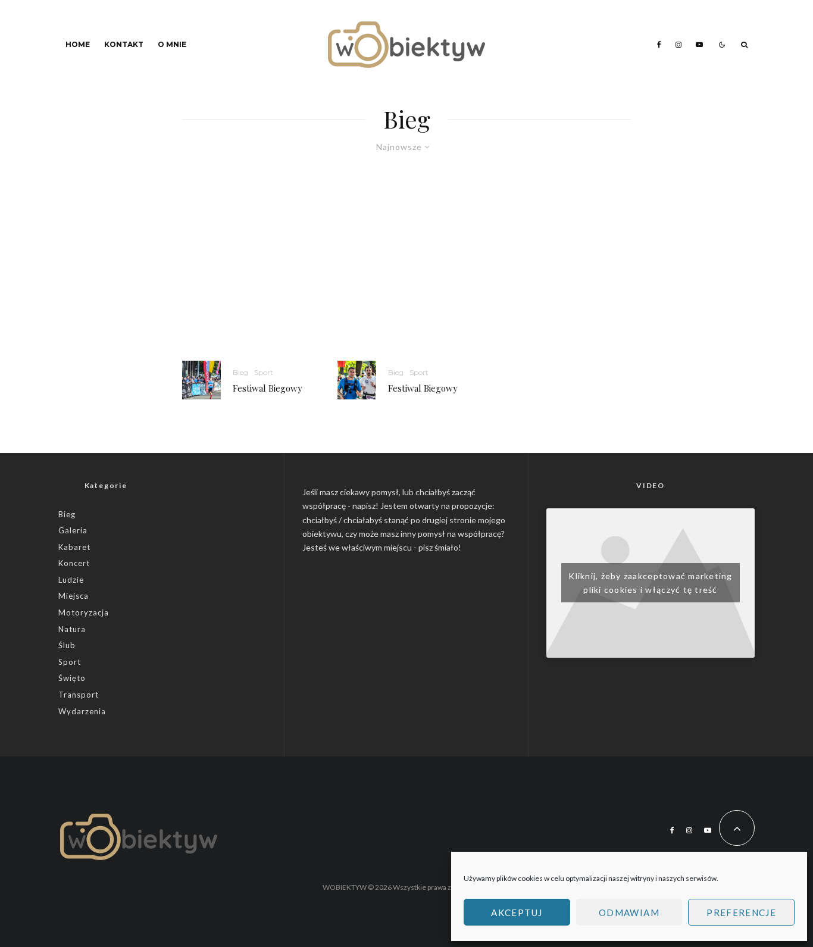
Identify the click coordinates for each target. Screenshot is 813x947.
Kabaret (74, 547)
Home (77, 44)
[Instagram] (678, 44)
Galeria (72, 530)
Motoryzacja (83, 612)
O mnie (172, 44)
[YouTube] (699, 44)
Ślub (67, 645)
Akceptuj (516, 912)
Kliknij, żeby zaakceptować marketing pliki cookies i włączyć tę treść (650, 583)
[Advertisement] (406, 271)
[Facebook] (659, 44)
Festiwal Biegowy (267, 388)
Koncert (74, 563)
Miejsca (73, 596)
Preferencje (741, 912)
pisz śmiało (438, 547)
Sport (263, 372)
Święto (72, 678)
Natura (72, 629)
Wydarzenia (82, 711)
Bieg (240, 372)
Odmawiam (629, 912)
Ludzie (71, 580)
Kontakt (123, 44)
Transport (78, 694)
